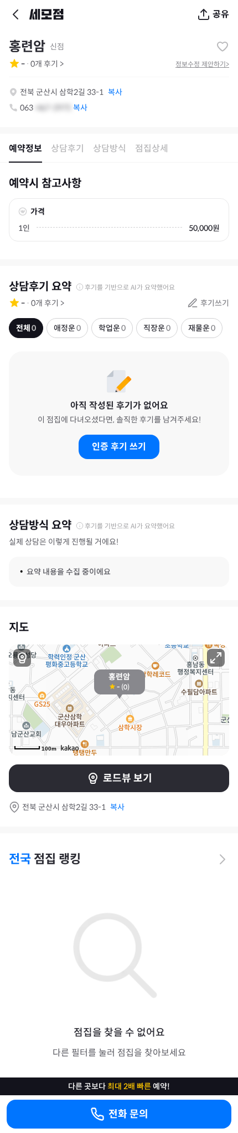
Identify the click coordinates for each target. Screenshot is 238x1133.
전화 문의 (128, 1114)
